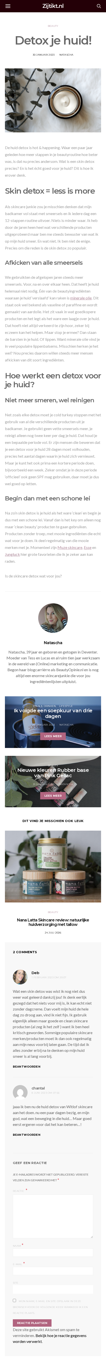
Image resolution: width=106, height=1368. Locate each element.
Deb (35, 972)
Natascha (66, 54)
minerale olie (81, 297)
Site (15, 1282)
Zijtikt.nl (52, 6)
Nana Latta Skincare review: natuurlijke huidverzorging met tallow (53, 922)
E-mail (19, 1263)
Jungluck (12, 554)
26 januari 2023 (44, 724)
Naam (18, 1245)
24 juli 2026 (53, 932)
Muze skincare (69, 547)
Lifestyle (66, 706)
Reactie (19, 1191)
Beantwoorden (26, 1066)
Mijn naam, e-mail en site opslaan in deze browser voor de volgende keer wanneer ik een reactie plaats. (50, 1307)
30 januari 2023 (44, 54)
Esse (87, 547)
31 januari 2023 (43, 784)
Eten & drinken (44, 706)
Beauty (53, 26)
